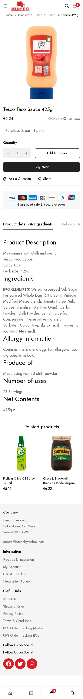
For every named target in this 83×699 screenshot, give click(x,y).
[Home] (10, 693)
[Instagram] (32, 663)
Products (23, 15)
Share (47, 178)
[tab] (28, 224)
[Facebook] (8, 663)
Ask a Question (20, 178)
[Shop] (31, 693)
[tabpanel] (41, 325)
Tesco (38, 15)
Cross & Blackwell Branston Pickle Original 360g (59, 483)
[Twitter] (20, 663)
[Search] (67, 6)
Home (9, 15)
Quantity (10, 142)
